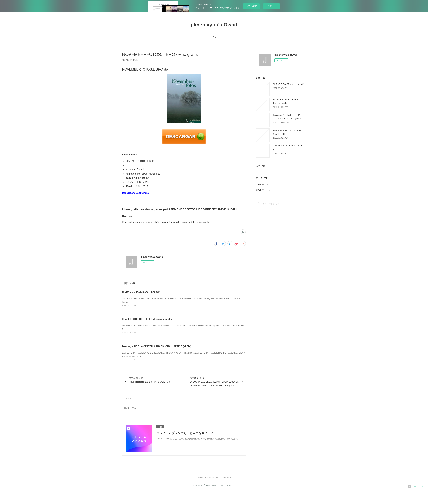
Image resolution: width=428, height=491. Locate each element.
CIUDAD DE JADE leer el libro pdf (141, 291)
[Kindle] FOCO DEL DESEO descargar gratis (147, 319)
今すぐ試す (251, 5)
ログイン (271, 6)
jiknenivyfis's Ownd (214, 24)
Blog (214, 36)
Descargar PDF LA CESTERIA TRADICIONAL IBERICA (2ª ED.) (156, 346)
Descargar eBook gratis (135, 192)
